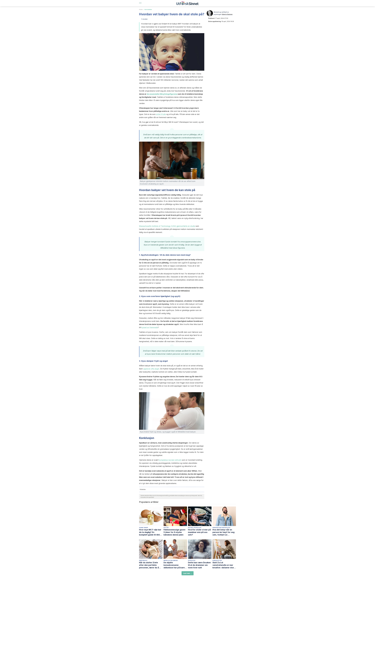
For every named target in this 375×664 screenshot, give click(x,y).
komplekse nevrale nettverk (170, 460)
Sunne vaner (143, 527)
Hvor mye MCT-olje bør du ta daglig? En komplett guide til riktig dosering (150, 532)
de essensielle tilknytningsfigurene (162, 94)
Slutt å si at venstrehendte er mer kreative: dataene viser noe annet (223, 565)
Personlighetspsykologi (221, 527)
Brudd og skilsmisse (171, 560)
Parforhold (143, 560)
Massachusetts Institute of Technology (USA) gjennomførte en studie (167, 226)
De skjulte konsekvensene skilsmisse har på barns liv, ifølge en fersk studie (175, 565)
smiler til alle (161, 114)
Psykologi (191, 560)
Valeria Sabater (227, 14)
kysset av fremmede (149, 327)
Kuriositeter (148, 9)
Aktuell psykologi (194, 527)
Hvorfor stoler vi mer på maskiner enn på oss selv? (199, 532)
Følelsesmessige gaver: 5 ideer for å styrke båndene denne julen (175, 532)
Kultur (141, 9)
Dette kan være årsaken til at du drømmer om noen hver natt (199, 565)
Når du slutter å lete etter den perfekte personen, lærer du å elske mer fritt (149, 565)
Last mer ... (187, 573)
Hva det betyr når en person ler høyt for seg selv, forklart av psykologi (223, 532)
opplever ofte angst (151, 369)
